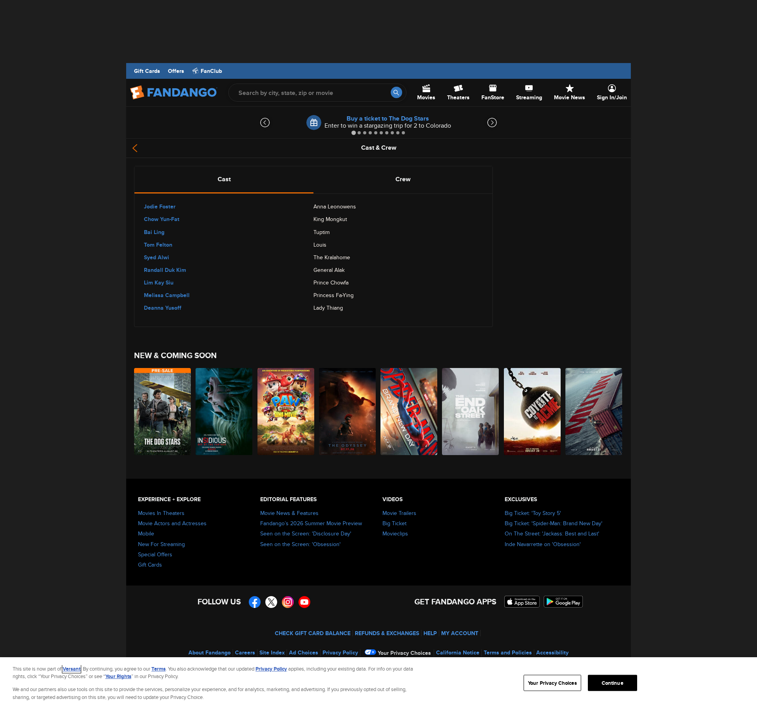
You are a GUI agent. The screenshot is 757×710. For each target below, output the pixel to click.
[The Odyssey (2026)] (348, 411)
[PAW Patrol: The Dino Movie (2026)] (286, 411)
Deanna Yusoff (162, 308)
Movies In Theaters (161, 513)
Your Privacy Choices (404, 652)
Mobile (146, 533)
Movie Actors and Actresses (172, 523)
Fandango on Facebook (255, 602)
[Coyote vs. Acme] (532, 411)
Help (430, 633)
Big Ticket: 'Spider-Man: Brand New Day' (553, 523)
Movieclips (395, 533)
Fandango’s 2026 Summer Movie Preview (311, 523)
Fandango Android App (563, 602)
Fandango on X (271, 602)
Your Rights (118, 676)
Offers (176, 71)
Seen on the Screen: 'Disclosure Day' (305, 533)
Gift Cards (147, 71)
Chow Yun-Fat (161, 219)
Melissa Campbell (167, 295)
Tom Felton (158, 245)
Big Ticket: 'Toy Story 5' (533, 513)
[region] (378, 683)
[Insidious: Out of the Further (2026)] (224, 411)
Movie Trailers (399, 513)
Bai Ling (154, 232)
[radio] (223, 179)
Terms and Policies (508, 652)
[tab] (353, 132)
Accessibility (552, 652)
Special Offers (155, 554)
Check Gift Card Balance (313, 633)
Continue (612, 683)
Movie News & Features (289, 513)
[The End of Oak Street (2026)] (471, 411)
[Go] (396, 92)
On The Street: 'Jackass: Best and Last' (552, 533)
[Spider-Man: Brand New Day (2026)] (409, 411)
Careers (245, 652)
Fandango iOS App (522, 602)
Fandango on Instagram (288, 602)
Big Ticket (394, 523)
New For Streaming (161, 544)
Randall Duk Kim (165, 270)
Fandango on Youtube (304, 602)
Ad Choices (303, 652)
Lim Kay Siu (158, 282)
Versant (71, 669)
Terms (158, 669)
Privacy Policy (340, 652)
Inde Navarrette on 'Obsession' (543, 544)
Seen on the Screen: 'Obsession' (300, 544)
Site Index (272, 652)
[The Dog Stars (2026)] (163, 411)
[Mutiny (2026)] (594, 411)
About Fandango (209, 652)
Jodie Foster (159, 206)
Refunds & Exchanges (387, 633)
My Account (459, 633)
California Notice (457, 652)
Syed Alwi (156, 257)
